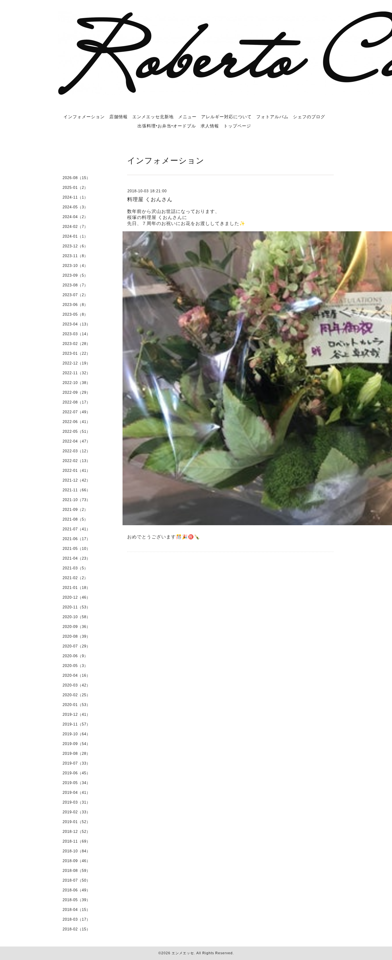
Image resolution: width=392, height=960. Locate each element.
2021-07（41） (76, 529)
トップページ (237, 126)
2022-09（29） (76, 392)
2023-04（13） (76, 324)
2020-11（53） (76, 607)
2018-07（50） (76, 880)
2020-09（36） (76, 627)
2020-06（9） (75, 656)
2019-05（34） (76, 783)
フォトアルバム (272, 116)
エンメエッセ (183, 953)
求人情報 (210, 126)
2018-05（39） (76, 900)
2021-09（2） (75, 509)
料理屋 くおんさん (149, 199)
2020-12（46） (76, 597)
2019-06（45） (76, 773)
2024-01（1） (75, 236)
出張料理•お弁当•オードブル (166, 126)
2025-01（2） (75, 187)
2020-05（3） (75, 666)
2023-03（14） (76, 334)
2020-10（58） (76, 617)
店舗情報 (118, 116)
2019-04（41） (76, 792)
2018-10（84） (76, 851)
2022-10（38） (76, 383)
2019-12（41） (76, 714)
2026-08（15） (76, 178)
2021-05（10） (76, 548)
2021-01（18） (76, 587)
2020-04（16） (76, 675)
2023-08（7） (75, 285)
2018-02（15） (76, 929)
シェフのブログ (309, 116)
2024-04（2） (75, 217)
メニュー (187, 116)
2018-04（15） (76, 909)
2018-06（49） (76, 890)
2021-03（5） (75, 568)
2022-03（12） (76, 451)
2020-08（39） (76, 636)
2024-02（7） (75, 226)
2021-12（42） (76, 480)
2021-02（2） (75, 578)
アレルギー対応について (226, 116)
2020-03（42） (76, 685)
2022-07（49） (76, 412)
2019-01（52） (76, 822)
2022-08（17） (76, 402)
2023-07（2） (75, 295)
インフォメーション (84, 116)
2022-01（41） (76, 470)
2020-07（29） (76, 646)
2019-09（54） (76, 744)
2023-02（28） (76, 344)
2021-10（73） (76, 500)
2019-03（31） (76, 802)
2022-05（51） (76, 431)
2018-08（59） (76, 870)
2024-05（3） (75, 207)
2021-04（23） (76, 558)
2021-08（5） (75, 519)
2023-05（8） (75, 314)
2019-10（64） (76, 734)
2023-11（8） (75, 256)
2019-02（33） (76, 812)
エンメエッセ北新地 (153, 116)
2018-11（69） (76, 841)
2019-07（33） (76, 763)
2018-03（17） (76, 919)
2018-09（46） (76, 861)
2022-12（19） (76, 363)
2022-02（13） (76, 461)
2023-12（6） (75, 246)
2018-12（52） (76, 831)
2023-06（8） (75, 304)
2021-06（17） (76, 539)
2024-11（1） (75, 197)
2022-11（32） (76, 373)
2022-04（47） (76, 441)
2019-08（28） (76, 753)
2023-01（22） (76, 353)
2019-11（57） (76, 724)
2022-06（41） (76, 422)
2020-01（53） (76, 705)
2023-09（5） (75, 275)
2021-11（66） (76, 490)
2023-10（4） (75, 265)
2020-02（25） (76, 695)
